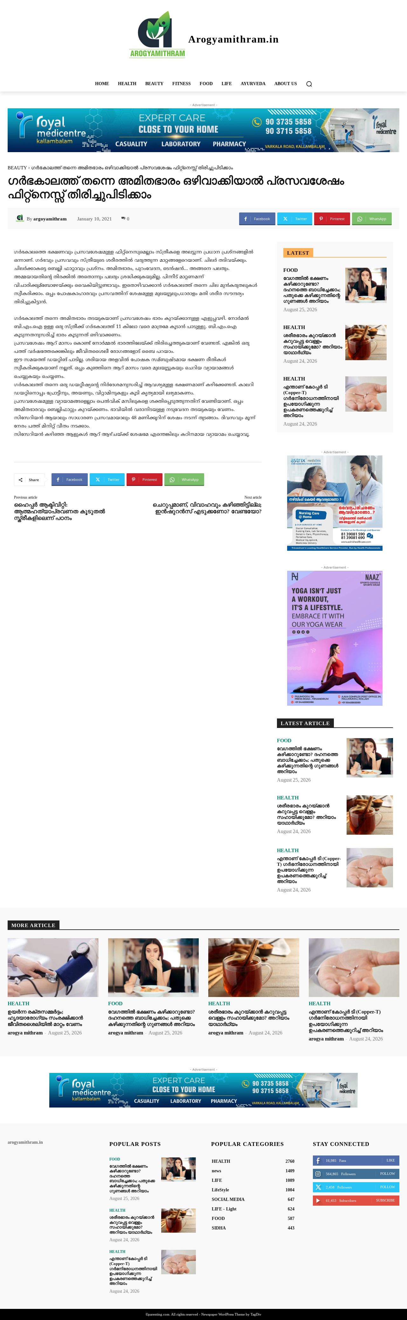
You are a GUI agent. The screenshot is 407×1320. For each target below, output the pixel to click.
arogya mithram (25, 1032)
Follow (387, 1173)
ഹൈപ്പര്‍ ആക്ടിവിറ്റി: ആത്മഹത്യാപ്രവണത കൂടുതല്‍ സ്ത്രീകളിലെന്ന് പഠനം (59, 511)
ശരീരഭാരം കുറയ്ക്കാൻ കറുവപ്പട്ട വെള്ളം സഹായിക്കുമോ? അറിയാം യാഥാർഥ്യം (312, 344)
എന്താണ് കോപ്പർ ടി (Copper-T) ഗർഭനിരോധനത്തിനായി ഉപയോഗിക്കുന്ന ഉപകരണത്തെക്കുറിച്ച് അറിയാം (311, 401)
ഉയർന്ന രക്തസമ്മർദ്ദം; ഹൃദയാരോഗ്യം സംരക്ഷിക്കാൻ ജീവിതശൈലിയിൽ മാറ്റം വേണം (45, 1018)
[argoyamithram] (21, 219)
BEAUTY (17, 167)
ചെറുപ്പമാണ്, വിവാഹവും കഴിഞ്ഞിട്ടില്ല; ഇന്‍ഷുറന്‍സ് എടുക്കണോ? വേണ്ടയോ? (207, 508)
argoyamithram (50, 218)
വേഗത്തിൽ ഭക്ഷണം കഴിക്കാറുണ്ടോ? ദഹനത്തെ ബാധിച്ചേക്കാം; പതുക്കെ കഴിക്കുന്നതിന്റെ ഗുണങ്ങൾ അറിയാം (312, 290)
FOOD (290, 270)
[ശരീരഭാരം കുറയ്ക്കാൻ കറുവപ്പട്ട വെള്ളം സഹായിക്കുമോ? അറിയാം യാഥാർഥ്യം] (366, 342)
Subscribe (385, 1200)
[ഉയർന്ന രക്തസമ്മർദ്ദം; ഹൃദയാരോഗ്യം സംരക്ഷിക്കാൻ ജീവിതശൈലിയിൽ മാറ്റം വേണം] (53, 967)
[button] (309, 83)
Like (391, 1160)
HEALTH (294, 327)
